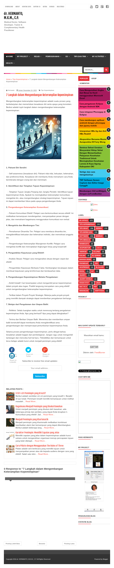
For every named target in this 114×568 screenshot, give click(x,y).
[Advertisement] (73, 30)
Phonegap (83, 263)
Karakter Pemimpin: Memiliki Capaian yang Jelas (37, 432)
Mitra (45, 6)
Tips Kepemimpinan (47, 90)
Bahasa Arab (85, 259)
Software (83, 236)
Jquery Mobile (85, 279)
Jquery (82, 275)
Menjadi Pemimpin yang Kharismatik (32, 419)
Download (9, 6)
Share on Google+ (46, 355)
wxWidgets (84, 244)
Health (9, 63)
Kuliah (82, 255)
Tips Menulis (84, 240)
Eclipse (96, 251)
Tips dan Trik (80, 56)
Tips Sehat (83, 228)
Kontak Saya (26, 6)
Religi (36, 56)
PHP (95, 287)
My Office (83, 220)
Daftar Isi (36, 6)
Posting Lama (69, 543)
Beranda (42, 543)
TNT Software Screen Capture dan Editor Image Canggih (92, 183)
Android (83, 251)
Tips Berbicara (85, 232)
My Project (22, 56)
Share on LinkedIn (13, 361)
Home (10, 56)
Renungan (83, 291)
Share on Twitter (29, 355)
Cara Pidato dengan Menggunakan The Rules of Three (40, 445)
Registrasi (60, 6)
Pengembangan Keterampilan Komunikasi (28, 207)
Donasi (51, 6)
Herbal (99, 228)
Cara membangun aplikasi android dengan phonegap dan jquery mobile (92, 123)
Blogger (100, 267)
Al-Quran (96, 255)
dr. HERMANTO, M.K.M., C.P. (13, 15)
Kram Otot (84, 283)
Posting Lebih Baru (13, 543)
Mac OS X (83, 287)
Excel (81, 271)
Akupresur (84, 267)
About (17, 6)
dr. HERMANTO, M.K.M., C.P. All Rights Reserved (33, 559)
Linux (98, 283)
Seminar (99, 236)
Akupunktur (84, 248)
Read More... (31, 401)
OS (66, 56)
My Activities (98, 56)
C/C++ (99, 248)
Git (92, 271)
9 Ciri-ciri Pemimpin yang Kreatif (31, 393)
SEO (96, 263)
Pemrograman (52, 56)
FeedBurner (100, 352)
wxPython (99, 291)
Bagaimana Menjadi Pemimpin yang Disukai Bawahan (39, 406)
